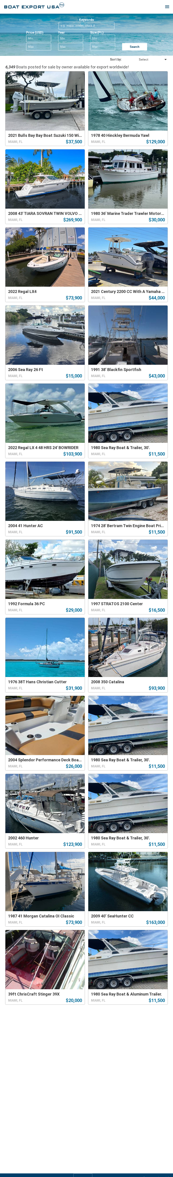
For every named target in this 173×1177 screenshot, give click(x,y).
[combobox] (145, 59)
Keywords (86, 20)
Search (134, 46)
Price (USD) (34, 32)
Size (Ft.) (97, 32)
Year (61, 32)
